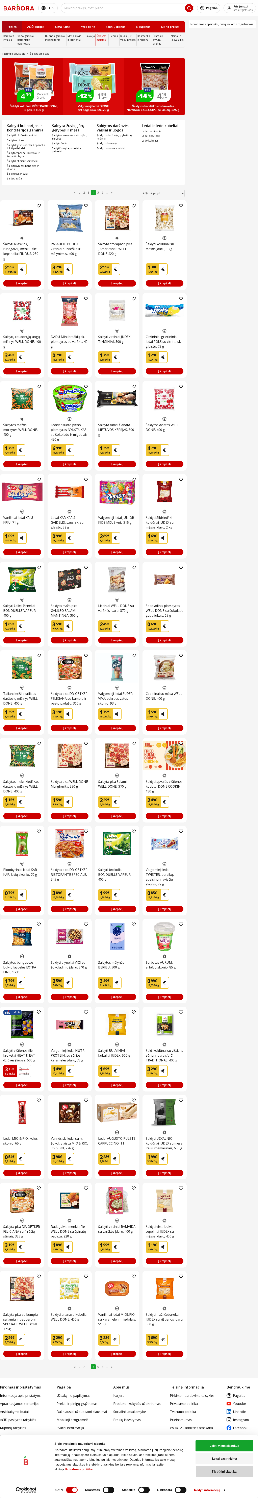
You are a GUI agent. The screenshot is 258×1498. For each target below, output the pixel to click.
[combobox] (127, 8)
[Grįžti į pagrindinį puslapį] (19, 7)
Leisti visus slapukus (224, 1445)
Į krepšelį (22, 283)
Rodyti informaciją (207, 1490)
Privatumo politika (79, 1469)
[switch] (108, 1490)
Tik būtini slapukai (224, 1471)
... (79, 192)
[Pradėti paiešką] (189, 8)
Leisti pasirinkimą (224, 1458)
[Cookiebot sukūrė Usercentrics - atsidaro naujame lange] (26, 1490)
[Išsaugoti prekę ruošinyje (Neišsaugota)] (38, 205)
